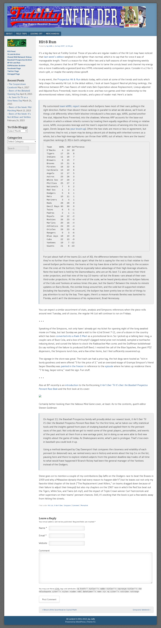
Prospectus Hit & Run (68, 79)
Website (43, 543)
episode (109, 366)
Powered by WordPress (75, 622)
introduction (71, 385)
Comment (75, 505)
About (9, 33)
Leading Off (36, 33)
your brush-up (77, 128)
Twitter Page (13, 71)
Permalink (84, 505)
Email (43, 535)
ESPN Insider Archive (16, 65)
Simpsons (67, 505)
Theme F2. (91, 622)
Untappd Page (13, 74)
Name (43, 527)
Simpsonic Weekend (141, 610)
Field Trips (21, 33)
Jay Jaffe (49, 46)
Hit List (50, 505)
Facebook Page (14, 68)
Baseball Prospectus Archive (19, 60)
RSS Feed (11, 51)
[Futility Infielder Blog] (76, 26)
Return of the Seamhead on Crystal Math (59, 610)
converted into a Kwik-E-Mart (71, 336)
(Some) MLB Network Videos (19, 57)
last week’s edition (54, 56)
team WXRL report (70, 106)
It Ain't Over (58, 505)
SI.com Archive (13, 54)
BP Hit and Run (13, 62)
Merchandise (52, 33)
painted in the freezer (72, 366)
